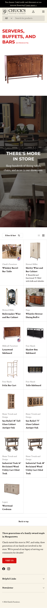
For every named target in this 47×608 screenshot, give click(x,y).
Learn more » (31, 5)
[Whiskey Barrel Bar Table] (11, 251)
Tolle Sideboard (33, 385)
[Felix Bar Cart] (11, 369)
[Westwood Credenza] (11, 489)
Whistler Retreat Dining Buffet (34, 315)
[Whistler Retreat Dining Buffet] (35, 297)
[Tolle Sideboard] (35, 369)
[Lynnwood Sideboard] (11, 333)
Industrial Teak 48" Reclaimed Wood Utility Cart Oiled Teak (35, 468)
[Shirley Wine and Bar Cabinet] (35, 251)
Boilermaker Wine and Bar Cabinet (11, 315)
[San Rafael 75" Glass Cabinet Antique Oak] (35, 401)
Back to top (24, 521)
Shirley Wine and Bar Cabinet (34, 270)
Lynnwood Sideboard (7, 351)
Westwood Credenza (7, 507)
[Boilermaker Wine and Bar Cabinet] (11, 297)
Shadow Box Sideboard (32, 351)
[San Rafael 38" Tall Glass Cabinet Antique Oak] (11, 401)
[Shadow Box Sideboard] (35, 333)
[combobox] (23, 18)
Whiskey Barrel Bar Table (10, 270)
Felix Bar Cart (9, 385)
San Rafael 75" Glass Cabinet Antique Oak (32, 424)
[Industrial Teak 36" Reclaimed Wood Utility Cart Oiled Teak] (11, 443)
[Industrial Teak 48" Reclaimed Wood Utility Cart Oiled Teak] (35, 443)
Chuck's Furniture (13, 602)
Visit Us (9, 560)
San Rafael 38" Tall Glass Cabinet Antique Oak (11, 424)
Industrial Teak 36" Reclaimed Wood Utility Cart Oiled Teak (11, 468)
